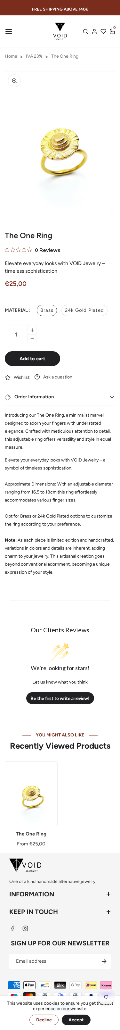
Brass (46, 310)
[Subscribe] (104, 961)
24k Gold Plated (84, 310)
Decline (44, 1020)
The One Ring (64, 56)
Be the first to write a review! (60, 698)
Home (11, 56)
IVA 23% (34, 56)
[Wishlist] (103, 31)
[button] (8, 31)
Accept (76, 1020)
